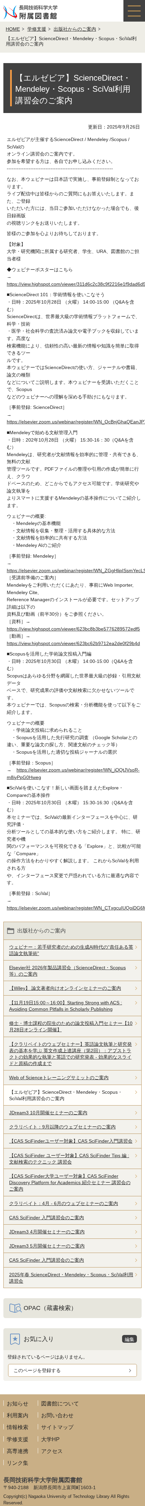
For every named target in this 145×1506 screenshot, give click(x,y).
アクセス (52, 1451)
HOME (13, 29)
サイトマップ (57, 1427)
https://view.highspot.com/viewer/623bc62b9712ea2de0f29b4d (73, 643)
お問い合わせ (57, 1415)
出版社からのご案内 (75, 29)
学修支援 (36, 29)
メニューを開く (134, 11)
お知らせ (17, 1403)
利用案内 (17, 1415)
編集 (129, 1339)
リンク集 (17, 1463)
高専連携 (17, 1451)
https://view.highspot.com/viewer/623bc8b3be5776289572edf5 (73, 629)
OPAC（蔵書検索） (50, 1308)
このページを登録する (37, 1370)
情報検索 (17, 1427)
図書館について (60, 1403)
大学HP (50, 1439)
